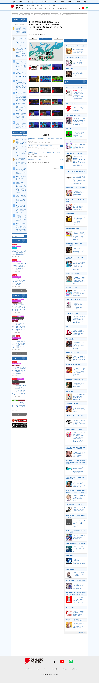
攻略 (60, 13)
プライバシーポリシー (42, 669)
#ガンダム (56, 8)
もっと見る (19, 290)
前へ (33, 38)
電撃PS (55, 1)
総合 (14, 1)
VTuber (78, 1)
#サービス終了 (40, 8)
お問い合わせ (65, 669)
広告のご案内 (55, 669)
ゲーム (20, 1)
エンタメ (28, 1)
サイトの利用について (27, 669)
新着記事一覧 (30, 5)
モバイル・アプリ (54, 13)
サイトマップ (51, 5)
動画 (85, 1)
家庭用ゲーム (27, 13)
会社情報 (74, 669)
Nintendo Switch (37, 13)
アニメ (36, 1)
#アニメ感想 (31, 8)
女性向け (70, 1)
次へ (58, 38)
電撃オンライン (15, 13)
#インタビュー (65, 8)
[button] (46, 51)
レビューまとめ (41, 5)
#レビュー (48, 8)
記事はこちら (45, 38)
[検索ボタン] (25, 236)
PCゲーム (44, 13)
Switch (62, 1)
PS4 (32, 13)
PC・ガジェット (46, 1)
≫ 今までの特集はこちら (81, 632)
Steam (48, 13)
